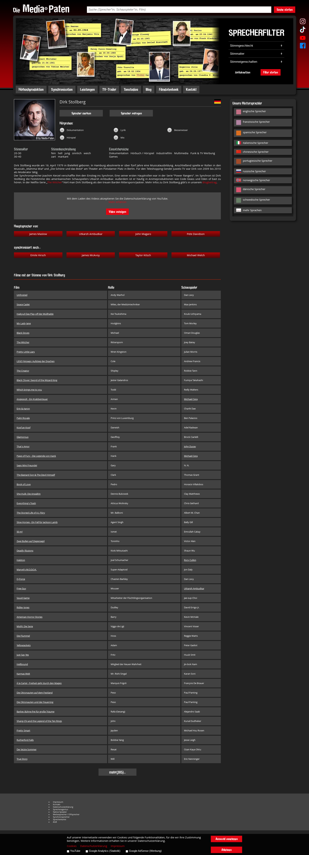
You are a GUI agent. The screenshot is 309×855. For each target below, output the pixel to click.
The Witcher (54, 182)
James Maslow (38, 234)
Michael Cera (191, 399)
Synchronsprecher (61, 817)
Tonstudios (131, 89)
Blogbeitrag (209, 182)
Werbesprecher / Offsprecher (66, 814)
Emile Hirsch (38, 255)
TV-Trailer (109, 89)
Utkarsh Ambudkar (90, 234)
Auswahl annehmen (226, 839)
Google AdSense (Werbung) (145, 850)
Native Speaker (60, 812)
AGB (55, 822)
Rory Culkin (190, 560)
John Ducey (190, 446)
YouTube (75, 850)
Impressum (58, 802)
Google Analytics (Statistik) (104, 850)
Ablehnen (226, 849)
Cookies (72, 846)
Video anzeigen (117, 211)
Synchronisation (62, 89)
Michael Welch (196, 255)
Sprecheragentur (60, 809)
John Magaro (143, 234)
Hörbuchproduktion (31, 89)
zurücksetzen (242, 72)
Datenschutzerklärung (63, 807)
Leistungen (87, 89)
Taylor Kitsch (143, 255)
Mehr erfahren (117, 202)
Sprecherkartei (59, 819)
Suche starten (285, 9)
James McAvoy (91, 255)
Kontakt (191, 89)
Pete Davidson (196, 234)
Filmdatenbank (168, 89)
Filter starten (270, 72)
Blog (148, 89)
